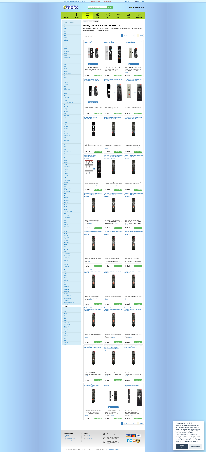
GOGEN (65, 104)
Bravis (65, 62)
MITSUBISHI (67, 180)
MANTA (65, 168)
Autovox (65, 46)
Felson (65, 95)
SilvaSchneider (67, 259)
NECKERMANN (67, 188)
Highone (65, 122)
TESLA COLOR (67, 299)
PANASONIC (67, 217)
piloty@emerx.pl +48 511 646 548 (101, 1)
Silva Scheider (67, 257)
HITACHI (66, 126)
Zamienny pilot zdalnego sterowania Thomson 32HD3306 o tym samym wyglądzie (93, 309)
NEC (65, 186)
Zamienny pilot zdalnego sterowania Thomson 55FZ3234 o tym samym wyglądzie (133, 195)
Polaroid (65, 222)
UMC (65, 318)
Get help (83, 1)
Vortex (65, 333)
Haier (65, 113)
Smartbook (66, 266)
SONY (65, 271)
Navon (65, 184)
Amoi (65, 42)
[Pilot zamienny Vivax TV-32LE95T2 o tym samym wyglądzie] (133, 358)
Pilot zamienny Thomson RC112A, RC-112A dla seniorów (133, 41)
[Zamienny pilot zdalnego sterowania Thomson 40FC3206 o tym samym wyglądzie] (93, 281)
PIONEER (66, 220)
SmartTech (66, 268)
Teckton (65, 284)
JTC (64, 144)
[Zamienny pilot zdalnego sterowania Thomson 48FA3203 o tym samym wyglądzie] (93, 243)
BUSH (65, 64)
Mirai (65, 179)
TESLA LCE (66, 300)
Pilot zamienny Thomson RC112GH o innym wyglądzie (113, 41)
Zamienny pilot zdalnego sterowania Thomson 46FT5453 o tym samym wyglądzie (93, 195)
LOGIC (65, 160)
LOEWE (65, 159)
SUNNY (65, 275)
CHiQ (65, 137)
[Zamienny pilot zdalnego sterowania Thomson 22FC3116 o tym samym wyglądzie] (113, 243)
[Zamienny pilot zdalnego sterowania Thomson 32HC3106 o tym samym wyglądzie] (133, 281)
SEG (65, 246)
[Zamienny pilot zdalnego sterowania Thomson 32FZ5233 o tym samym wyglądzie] (133, 243)
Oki (64, 199)
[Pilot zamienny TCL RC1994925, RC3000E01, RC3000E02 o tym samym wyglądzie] (93, 396)
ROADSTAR (66, 237)
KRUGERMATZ (67, 151)
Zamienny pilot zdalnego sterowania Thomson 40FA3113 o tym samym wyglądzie (133, 309)
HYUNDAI (66, 133)
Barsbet (65, 48)
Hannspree (66, 115)
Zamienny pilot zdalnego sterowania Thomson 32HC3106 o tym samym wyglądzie (133, 271)
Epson (65, 91)
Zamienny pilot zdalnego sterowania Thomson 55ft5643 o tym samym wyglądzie (133, 157)
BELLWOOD (66, 51)
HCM (65, 119)
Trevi (65, 311)
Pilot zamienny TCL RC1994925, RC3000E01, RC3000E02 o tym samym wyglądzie (92, 385)
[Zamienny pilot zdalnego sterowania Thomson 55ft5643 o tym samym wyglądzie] (133, 167)
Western (65, 337)
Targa (65, 279)
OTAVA (65, 210)
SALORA (66, 240)
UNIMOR (66, 320)
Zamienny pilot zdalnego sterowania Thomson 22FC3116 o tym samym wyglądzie (113, 233)
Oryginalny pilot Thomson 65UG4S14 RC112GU (90, 117)
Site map (87, 437)
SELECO (66, 248)
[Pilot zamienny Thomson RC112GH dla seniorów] (93, 53)
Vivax (65, 331)
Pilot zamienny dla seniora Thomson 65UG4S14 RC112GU (91, 79)
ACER (65, 28)
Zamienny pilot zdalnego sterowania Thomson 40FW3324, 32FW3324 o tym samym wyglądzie (113, 157)
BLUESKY (66, 59)
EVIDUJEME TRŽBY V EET (114, 449)
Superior (65, 277)
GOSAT (65, 108)
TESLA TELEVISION (69, 302)
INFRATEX (66, 140)
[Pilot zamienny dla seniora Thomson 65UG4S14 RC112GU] (93, 91)
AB (64, 26)
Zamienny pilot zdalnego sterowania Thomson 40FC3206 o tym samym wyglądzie (93, 271)
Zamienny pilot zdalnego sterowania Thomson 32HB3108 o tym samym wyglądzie (113, 271)
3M (64, 24)
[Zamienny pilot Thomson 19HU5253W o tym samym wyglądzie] (93, 358)
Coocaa (65, 68)
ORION (65, 208)
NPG (65, 193)
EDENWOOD (67, 90)
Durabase (66, 84)
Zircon (65, 344)
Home (85, 21)
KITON (65, 150)
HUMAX (65, 131)
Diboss (65, 81)
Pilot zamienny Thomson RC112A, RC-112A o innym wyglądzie (133, 79)
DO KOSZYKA (98, 75)
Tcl (64, 282)
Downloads (88, 435)
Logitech (66, 162)
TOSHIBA (66, 308)
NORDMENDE (67, 191)
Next (141, 35)
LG (64, 153)
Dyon (65, 86)
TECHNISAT (66, 289)
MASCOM (66, 170)
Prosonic (66, 229)
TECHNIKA (66, 288)
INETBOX (66, 139)
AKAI (65, 35)
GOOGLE (66, 106)
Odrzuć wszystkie (195, 446)
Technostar (66, 291)
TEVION (66, 304)
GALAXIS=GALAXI (68, 102)
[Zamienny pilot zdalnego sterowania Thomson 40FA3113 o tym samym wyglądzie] (133, 319)
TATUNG (66, 280)
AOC (65, 44)
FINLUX (65, 99)
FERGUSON (66, 97)
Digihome (66, 82)
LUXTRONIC (67, 166)
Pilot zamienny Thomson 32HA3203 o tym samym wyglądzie (133, 117)
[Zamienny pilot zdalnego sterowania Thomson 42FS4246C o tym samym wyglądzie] (113, 319)
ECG (65, 88)
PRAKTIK (66, 224)
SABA (65, 239)
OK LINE (66, 197)
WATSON (66, 335)
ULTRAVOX (66, 317)
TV (89, 21)
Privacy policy (68, 437)
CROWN (66, 70)
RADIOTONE (67, 235)
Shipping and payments (70, 440)
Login (127, 1)
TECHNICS (66, 286)
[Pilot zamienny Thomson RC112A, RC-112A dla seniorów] (133, 53)
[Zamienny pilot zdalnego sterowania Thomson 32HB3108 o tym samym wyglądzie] (113, 281)
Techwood (66, 293)
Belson (65, 53)
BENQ (65, 55)
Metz (65, 177)
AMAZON (66, 40)
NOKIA (65, 189)
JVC (65, 146)
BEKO (65, 50)
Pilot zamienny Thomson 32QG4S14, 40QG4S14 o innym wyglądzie (92, 157)
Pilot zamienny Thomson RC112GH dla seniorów (93, 41)
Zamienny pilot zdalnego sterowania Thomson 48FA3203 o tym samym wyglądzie (93, 233)
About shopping (75, 1)
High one (66, 121)
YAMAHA (66, 342)
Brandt (65, 61)
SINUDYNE (66, 260)
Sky (64, 262)
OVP (65, 213)
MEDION (66, 175)
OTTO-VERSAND (68, 211)
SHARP (65, 251)
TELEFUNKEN (67, 295)
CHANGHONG (67, 135)
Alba (65, 39)
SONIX (65, 269)
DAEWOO (66, 71)
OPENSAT (66, 200)
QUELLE (66, 233)
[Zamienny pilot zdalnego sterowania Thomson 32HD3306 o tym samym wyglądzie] (93, 319)
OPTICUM (66, 202)
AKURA (65, 37)
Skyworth (66, 264)
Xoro (65, 340)
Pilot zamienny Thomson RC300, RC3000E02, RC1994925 (112, 117)
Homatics (66, 128)
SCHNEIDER (67, 255)
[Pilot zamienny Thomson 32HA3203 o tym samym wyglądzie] (133, 129)
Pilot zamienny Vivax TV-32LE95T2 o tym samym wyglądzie (133, 346)
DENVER (66, 79)
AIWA (65, 33)
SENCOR (66, 249)
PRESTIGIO (66, 226)
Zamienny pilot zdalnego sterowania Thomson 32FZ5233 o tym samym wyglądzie (133, 233)
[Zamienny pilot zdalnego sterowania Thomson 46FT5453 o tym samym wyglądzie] (93, 205)
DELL (65, 75)
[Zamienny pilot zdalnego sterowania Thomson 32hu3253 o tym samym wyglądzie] (113, 205)
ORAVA (65, 206)
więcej (97, 70)
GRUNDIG (66, 111)
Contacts (67, 435)
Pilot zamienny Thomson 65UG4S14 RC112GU (113, 79)
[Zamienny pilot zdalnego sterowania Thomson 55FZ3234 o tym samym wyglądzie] (133, 205)
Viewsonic (66, 329)
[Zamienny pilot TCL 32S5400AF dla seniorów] (113, 396)
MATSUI (66, 171)
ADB (65, 30)
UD (64, 315)
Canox (65, 66)
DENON (65, 77)
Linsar (65, 157)
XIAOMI (65, 339)
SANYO (65, 244)
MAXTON (66, 173)
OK (64, 195)
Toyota (65, 309)
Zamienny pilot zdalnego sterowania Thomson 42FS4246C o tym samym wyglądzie (113, 309)
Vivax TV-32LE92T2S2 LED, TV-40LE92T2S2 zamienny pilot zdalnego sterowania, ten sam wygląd (112, 348)
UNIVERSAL (67, 322)
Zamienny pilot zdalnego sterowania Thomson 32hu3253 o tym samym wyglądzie (113, 195)
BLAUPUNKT (67, 57)
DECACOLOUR (67, 73)
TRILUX (65, 313)
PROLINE (66, 228)
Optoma (65, 204)
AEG (65, 31)
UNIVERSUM (67, 324)
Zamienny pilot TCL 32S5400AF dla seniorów (113, 384)
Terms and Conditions (70, 438)
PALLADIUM (66, 215)
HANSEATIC (67, 117)
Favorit (65, 93)
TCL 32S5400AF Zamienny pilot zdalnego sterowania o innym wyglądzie (132, 385)
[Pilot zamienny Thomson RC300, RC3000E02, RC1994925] (113, 129)
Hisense (65, 124)
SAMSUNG (66, 242)
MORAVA (66, 182)
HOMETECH (67, 130)
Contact (67, 1)
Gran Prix (66, 110)
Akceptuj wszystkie (181, 446)
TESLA (65, 297)
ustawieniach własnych (191, 441)
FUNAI (65, 100)
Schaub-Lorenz (67, 253)
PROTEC (66, 231)
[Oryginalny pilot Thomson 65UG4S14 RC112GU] (93, 129)
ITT (64, 142)
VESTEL (66, 328)
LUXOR (65, 164)
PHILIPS (66, 219)
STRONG (66, 273)
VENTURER (66, 326)
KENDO (65, 148)
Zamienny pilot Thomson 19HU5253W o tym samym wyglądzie (93, 346)
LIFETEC (66, 155)
